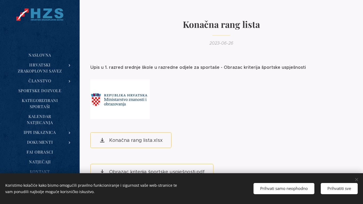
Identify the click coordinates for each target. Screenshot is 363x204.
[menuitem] (40, 55)
